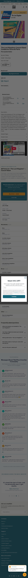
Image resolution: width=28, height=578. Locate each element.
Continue (14, 296)
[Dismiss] (24, 567)
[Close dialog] (25, 278)
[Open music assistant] (24, 574)
